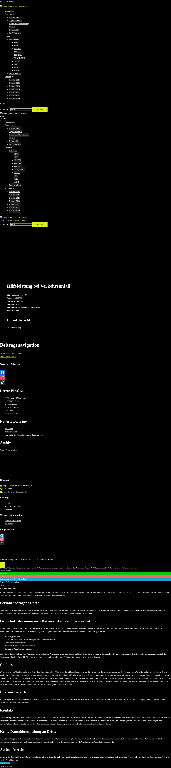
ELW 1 (16, 42)
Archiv (2, 450)
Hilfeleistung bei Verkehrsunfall (16, 398)
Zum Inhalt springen (7, 1)
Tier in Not (9, 411)
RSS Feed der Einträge (13, 506)
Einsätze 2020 (14, 99)
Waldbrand (9, 429)
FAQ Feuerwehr (15, 33)
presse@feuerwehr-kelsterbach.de (14, 492)
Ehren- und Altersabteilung (19, 24)
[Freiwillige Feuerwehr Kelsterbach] (13, 6)
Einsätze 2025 (14, 83)
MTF (16, 46)
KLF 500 (17, 49)
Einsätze (8, 77)
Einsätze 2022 (14, 92)
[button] (4, 104)
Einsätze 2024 (14, 86)
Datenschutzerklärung (13, 521)
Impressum (9, 524)
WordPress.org (10, 509)
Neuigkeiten (9, 11)
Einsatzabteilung (15, 18)
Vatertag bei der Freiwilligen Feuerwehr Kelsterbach (24, 435)
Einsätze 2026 (14, 80)
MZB (16, 67)
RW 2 (16, 64)
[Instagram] (85, 377)
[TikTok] (85, 382)
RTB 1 (16, 70)
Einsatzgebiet (14, 30)
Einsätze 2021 (14, 95)
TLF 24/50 (18, 55)
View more (133, 568)
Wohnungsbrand (11, 432)
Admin (7, 503)
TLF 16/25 (18, 52)
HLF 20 (17, 61)
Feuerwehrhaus (15, 74)
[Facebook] (85, 372)
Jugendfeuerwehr (15, 21)
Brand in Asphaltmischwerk (11, 353)
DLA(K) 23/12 (19, 58)
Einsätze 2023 (14, 89)
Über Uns (8, 14)
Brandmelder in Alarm (8, 357)
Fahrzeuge (13, 39)
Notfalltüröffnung (11, 404)
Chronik (12, 27)
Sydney (51, 559)
